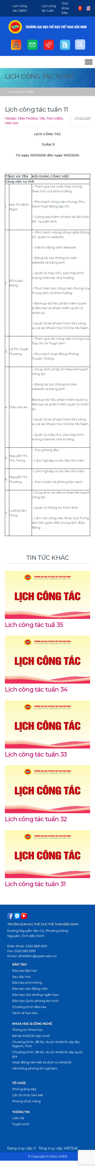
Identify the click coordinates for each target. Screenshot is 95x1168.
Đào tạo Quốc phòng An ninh (35, 1001)
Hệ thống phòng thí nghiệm (34, 1068)
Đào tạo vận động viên (30, 988)
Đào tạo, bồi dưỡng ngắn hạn (35, 995)
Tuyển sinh (20, 1124)
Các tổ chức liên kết (27, 1095)
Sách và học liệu (25, 1013)
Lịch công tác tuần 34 (36, 689)
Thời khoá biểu (65, 8)
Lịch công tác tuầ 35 (34, 624)
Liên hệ (18, 1118)
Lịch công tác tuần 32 (36, 819)
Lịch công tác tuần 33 (36, 754)
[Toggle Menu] (89, 62)
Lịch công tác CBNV (21, 91)
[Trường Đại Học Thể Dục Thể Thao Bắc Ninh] (15, 27)
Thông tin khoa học (27, 1030)
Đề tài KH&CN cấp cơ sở (30, 1036)
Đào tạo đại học (24, 970)
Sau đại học (21, 977)
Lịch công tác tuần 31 (35, 884)
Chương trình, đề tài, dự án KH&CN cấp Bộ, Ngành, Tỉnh (46, 1044)
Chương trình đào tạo (29, 1007)
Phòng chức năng (26, 1101)
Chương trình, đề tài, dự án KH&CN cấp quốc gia (47, 1054)
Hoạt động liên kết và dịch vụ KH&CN (41, 1062)
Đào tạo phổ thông (27, 982)
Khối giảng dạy (24, 1089)
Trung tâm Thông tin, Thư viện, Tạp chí (34, 121)
